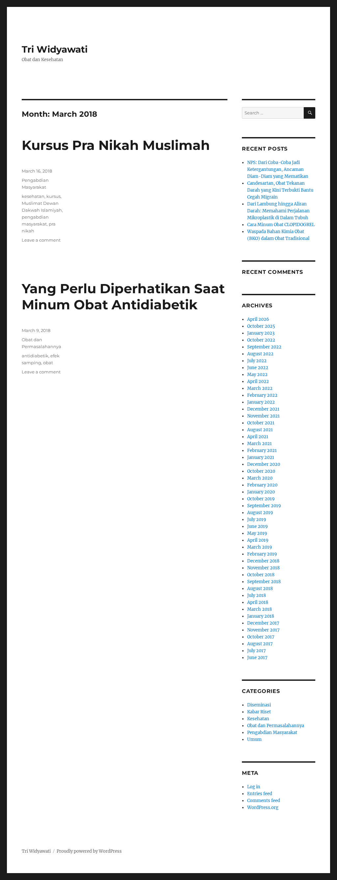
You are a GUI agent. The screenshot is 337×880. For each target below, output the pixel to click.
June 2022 (257, 367)
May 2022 (257, 374)
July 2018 (256, 595)
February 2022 (262, 395)
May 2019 (257, 533)
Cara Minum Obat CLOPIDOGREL (281, 224)
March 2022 (259, 388)
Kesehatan (258, 719)
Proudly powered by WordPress (89, 851)
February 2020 (262, 485)
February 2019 (262, 554)
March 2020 (259, 478)
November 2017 (263, 630)
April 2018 (257, 602)
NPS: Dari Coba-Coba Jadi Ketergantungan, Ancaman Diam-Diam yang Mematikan (277, 169)
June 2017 (257, 657)
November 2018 (263, 568)
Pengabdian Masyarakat (272, 732)
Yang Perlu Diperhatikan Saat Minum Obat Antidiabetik (123, 296)
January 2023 (260, 333)
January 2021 (260, 457)
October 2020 (261, 471)
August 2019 (260, 512)
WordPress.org (262, 807)
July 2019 (256, 519)
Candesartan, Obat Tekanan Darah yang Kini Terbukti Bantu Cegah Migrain (280, 190)
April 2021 (257, 437)
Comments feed (263, 800)
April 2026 (258, 319)
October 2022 (261, 340)
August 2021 (260, 430)
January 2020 (261, 492)
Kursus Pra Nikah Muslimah (116, 145)
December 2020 (263, 464)
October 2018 (260, 575)
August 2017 (260, 644)
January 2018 (260, 616)
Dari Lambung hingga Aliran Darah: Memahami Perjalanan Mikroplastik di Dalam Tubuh (278, 211)
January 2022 (261, 402)
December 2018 (263, 561)
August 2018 (260, 588)
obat (48, 362)
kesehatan (33, 196)
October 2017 (260, 637)
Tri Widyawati (55, 49)
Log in (253, 787)
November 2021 (263, 416)
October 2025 (261, 326)
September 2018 (264, 581)
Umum (254, 739)
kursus (53, 196)
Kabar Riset (259, 712)
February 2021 (262, 450)
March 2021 (259, 443)
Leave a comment (41, 240)
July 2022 (257, 361)
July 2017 (256, 651)
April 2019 (258, 540)
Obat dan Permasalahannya (275, 725)
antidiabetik (35, 355)
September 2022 (264, 347)
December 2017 (263, 623)
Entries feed (259, 794)
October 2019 (261, 499)
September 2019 (264, 506)
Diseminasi (259, 705)
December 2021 (263, 409)
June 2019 (257, 526)
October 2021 (260, 423)
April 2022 (258, 381)
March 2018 (259, 609)
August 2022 (260, 354)
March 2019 (259, 547)
